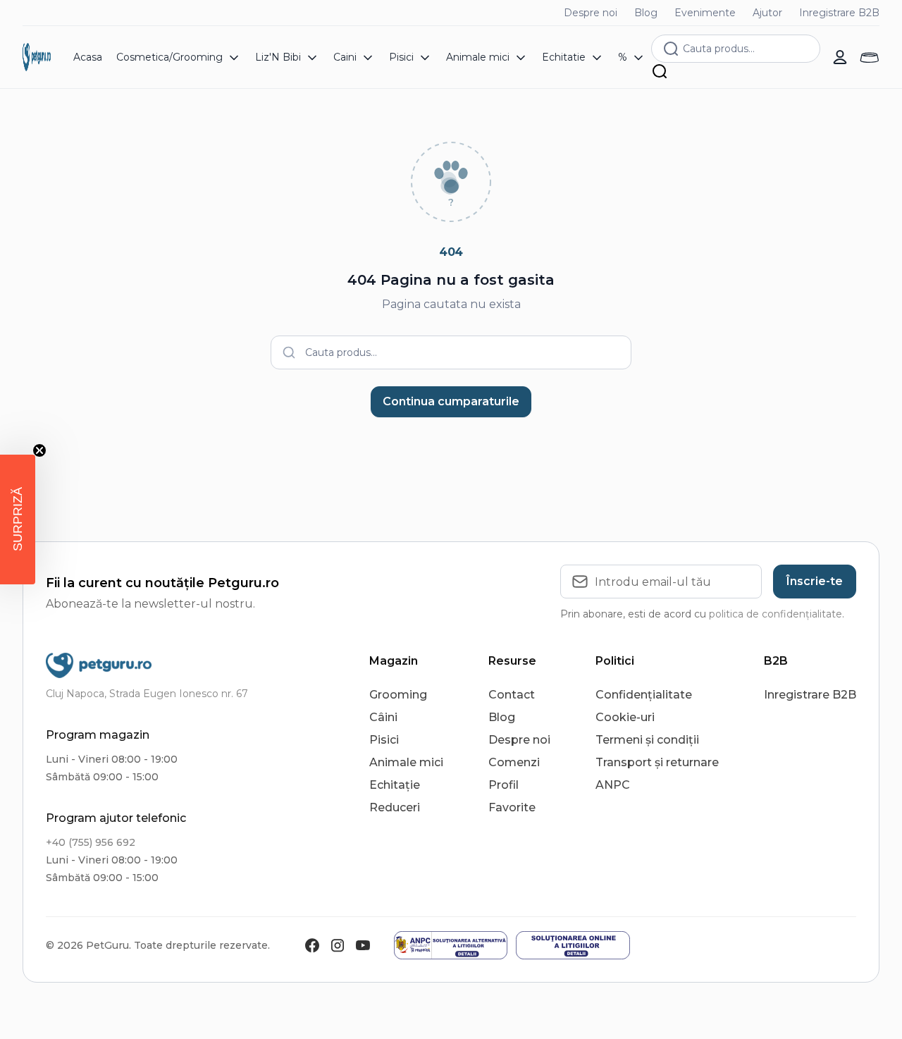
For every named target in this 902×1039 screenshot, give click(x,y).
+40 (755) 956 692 (90, 842)
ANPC (612, 785)
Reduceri (394, 807)
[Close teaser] (39, 450)
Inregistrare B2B (839, 12)
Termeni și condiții (647, 739)
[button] (17, 519)
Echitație (394, 785)
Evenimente (705, 12)
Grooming (398, 694)
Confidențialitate (643, 694)
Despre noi (590, 12)
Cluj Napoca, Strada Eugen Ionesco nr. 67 (147, 693)
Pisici (384, 739)
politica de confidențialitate (775, 614)
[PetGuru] (37, 57)
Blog (645, 12)
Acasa (87, 57)
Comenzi (514, 762)
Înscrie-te (814, 581)
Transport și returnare (657, 762)
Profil (503, 785)
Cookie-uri (625, 717)
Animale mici (406, 762)
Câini (383, 717)
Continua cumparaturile (451, 401)
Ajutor (767, 12)
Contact (511, 694)
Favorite (512, 807)
